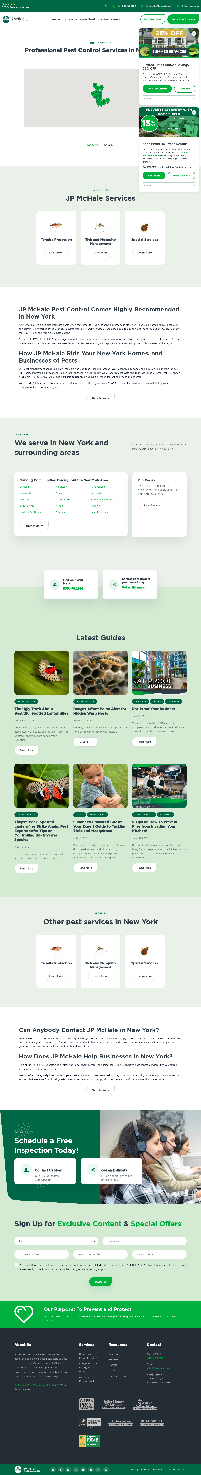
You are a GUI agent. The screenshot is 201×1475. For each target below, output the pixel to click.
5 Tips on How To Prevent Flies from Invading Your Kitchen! (154, 826)
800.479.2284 (155, 1357)
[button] (100, 99)
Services (56, 19)
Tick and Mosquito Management (100, 241)
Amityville (96, 493)
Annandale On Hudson (104, 499)
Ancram (24, 499)
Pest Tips (114, 1353)
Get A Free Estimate (157, 89)
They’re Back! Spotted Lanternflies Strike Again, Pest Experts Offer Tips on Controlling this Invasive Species (41, 831)
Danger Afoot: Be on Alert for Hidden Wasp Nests (99, 711)
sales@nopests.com (158, 1368)
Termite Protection (56, 239)
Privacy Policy (127, 1469)
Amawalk (25, 493)
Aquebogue (27, 505)
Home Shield (87, 19)
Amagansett (98, 486)
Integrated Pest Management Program (88, 1367)
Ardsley (95, 505)
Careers (115, 19)
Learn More (184, 89)
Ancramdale (63, 499)
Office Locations (177, 1469)
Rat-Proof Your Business (153, 709)
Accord (24, 486)
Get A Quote (154, 175)
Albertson (61, 486)
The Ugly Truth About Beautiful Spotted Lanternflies (41, 711)
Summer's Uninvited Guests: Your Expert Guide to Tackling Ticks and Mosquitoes (100, 826)
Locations (93, 144)
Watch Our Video (181, 175)
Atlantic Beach (99, 512)
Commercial (70, 19)
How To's (103, 19)
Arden (59, 505)
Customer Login (118, 1375)
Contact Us (115, 1370)
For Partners (116, 1359)
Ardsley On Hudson (31, 512)
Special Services (144, 239)
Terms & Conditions (151, 1469)
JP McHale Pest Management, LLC (34, 1384)
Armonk (60, 512)
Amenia (60, 493)
